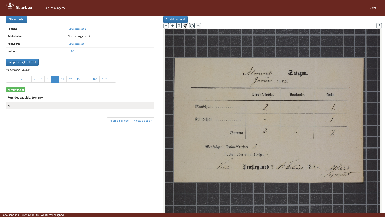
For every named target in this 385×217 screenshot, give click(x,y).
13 (78, 79)
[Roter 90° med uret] (192, 26)
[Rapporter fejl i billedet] (379, 26)
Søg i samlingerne (55, 8)
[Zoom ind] (172, 26)
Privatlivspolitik (29, 215)
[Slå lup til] (179, 26)
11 (62, 79)
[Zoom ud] (166, 26)
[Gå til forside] (21, 8)
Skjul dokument (175, 19)
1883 (71, 51)
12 (70, 79)
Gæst (373, 8)
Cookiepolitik (11, 215)
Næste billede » (143, 121)
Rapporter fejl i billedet (22, 62)
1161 (105, 79)
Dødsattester (76, 44)
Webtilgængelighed (52, 215)
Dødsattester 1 (77, 29)
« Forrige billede (119, 121)
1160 (94, 79)
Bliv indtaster (16, 19)
